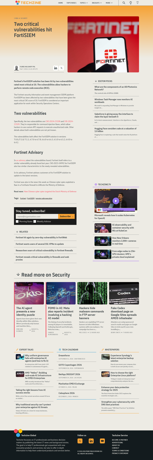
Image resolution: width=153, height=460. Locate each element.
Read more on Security (45, 274)
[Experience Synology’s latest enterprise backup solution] (105, 361)
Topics (83, 3)
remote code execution (44, 198)
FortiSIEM (30, 198)
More (108, 3)
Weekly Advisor (44, 221)
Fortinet (23, 198)
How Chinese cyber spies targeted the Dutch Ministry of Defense (50, 191)
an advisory (21, 160)
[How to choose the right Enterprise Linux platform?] (105, 376)
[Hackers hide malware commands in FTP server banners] (92, 293)
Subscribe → (67, 216)
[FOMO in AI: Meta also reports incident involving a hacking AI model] (61, 293)
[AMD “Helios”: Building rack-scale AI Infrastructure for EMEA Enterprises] (20, 378)
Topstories (71, 3)
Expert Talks (26, 349)
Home (60, 3)
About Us (116, 445)
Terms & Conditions (120, 450)
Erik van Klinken (19, 330)
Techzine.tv (104, 184)
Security (23, 18)
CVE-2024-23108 (53, 121)
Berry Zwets (116, 332)
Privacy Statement (120, 453)
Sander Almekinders (53, 333)
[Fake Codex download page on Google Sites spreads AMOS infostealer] (124, 293)
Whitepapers (112, 349)
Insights (96, 3)
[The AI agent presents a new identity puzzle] (29, 293)
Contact (115, 448)
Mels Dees (83, 332)
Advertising (117, 442)
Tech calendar (70, 349)
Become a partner (120, 440)
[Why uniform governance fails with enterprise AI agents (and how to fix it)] (20, 361)
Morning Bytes (25, 221)
